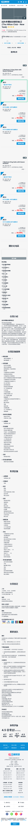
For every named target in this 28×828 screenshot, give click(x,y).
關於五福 (5, 745)
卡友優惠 (20, 788)
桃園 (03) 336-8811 (7, 773)
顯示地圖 (14, 258)
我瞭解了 (15, 824)
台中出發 (20, 5)
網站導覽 (23, 748)
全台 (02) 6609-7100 (7, 792)
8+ (24, 65)
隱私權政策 (14, 748)
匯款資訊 (20, 786)
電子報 (20, 790)
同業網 (21, 806)
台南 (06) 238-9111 (7, 777)
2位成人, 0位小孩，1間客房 (14, 47)
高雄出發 (12, 5)
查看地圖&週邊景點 (12, 31)
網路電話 (7, 802)
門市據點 (21, 802)
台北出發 (4, 5)
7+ (24, 157)
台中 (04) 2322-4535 (20, 775)
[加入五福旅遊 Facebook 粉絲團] (7, 814)
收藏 (4, 30)
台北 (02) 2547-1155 (7, 771)
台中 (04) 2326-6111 (7, 775)
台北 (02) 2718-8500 (20, 771)
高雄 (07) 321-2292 (7, 788)
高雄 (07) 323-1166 (7, 779)
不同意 (9, 820)
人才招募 (5, 748)
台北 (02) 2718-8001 (7, 784)
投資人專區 (14, 745)
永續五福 (23, 745)
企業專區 (7, 806)
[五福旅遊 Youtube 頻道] (16, 814)
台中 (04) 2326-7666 (7, 786)
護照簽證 (20, 784)
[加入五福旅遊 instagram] (21, 814)
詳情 (23, 77)
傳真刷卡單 (20, 792)
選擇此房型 (21, 98)
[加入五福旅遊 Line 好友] (21, 2)
